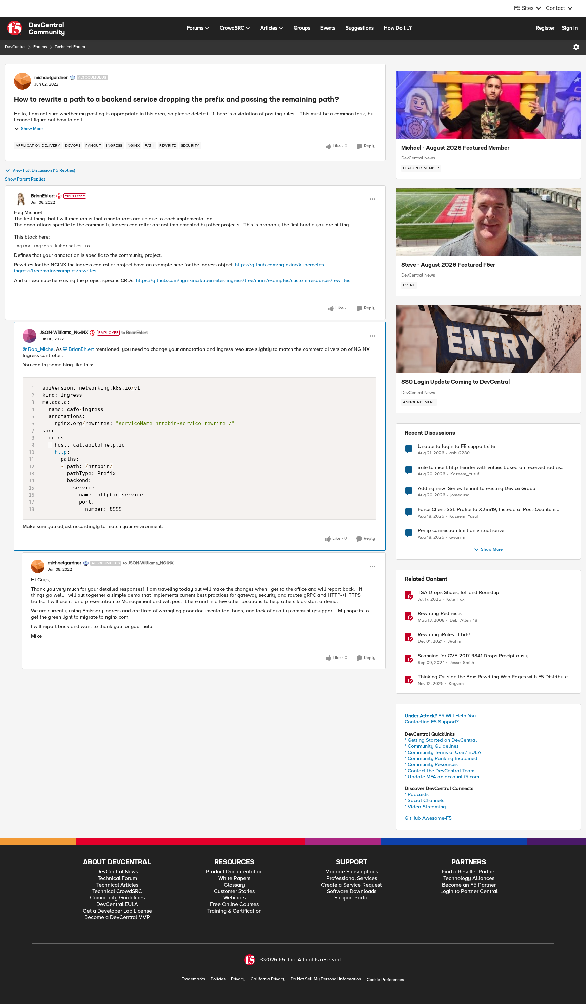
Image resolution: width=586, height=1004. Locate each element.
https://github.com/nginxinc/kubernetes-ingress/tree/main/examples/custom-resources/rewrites (243, 280)
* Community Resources (431, 764)
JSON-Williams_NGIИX (64, 332)
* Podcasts (417, 794)
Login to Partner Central (468, 891)
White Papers (234, 878)
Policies (218, 979)
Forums (40, 47)
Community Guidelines (117, 898)
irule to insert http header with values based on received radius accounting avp (489, 467)
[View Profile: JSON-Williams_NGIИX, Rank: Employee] (29, 336)
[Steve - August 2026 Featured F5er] (488, 222)
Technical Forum (70, 47)
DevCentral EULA (117, 904)
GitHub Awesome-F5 (428, 818)
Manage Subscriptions (351, 872)
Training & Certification (234, 911)
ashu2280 (459, 453)
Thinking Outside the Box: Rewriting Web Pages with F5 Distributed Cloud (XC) (494, 677)
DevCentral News (418, 158)
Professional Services (351, 878)
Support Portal (351, 898)
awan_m (458, 537)
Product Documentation (234, 872)
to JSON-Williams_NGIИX (148, 563)
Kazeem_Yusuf (464, 474)
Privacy (238, 979)
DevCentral (15, 47)
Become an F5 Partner (469, 885)
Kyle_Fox (455, 599)
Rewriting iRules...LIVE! (444, 635)
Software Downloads (351, 891)
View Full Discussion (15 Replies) (43, 170)
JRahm (454, 641)
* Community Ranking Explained (441, 758)
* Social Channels (424, 800)
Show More (32, 128)
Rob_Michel (41, 349)
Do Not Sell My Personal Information (326, 979)
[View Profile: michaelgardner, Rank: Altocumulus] (22, 81)
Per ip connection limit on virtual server (462, 530)
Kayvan (456, 683)
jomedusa (460, 495)
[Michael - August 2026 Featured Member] (488, 105)
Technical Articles (117, 885)
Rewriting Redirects (440, 614)
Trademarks (193, 979)
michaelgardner (51, 77)
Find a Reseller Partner (469, 872)
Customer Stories (234, 891)
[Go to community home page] (36, 28)
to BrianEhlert (134, 332)
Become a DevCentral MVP (117, 917)
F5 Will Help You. (441, 716)
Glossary (234, 885)
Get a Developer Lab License (117, 911)
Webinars (234, 898)
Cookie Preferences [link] (385, 979)
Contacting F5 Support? (432, 722)
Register (545, 28)
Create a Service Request (351, 885)
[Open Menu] (576, 47)
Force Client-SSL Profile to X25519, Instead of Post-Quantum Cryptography (486, 509)
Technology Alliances (468, 878)
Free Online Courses (234, 904)
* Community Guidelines (432, 746)
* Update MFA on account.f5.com (442, 777)
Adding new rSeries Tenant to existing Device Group (476, 488)
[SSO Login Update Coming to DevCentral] (488, 339)
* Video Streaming (425, 806)
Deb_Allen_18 (463, 620)
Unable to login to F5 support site (456, 446)
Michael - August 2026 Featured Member (455, 148)
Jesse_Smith (462, 662)
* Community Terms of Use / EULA (443, 752)
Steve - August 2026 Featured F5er (448, 265)
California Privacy (268, 979)
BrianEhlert (43, 196)
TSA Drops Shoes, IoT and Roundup (458, 592)
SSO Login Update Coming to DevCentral (455, 382)
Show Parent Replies (25, 179)
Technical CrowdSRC (117, 891)
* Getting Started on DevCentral (441, 740)
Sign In (570, 28)
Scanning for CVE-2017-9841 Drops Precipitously (473, 656)
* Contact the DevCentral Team (439, 771)
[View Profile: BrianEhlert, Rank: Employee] (20, 199)
